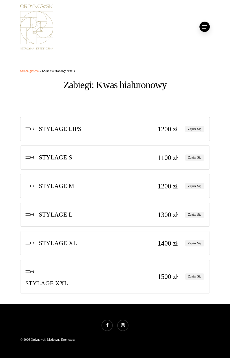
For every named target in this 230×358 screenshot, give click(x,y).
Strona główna (29, 71)
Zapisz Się (194, 276)
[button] (204, 27)
